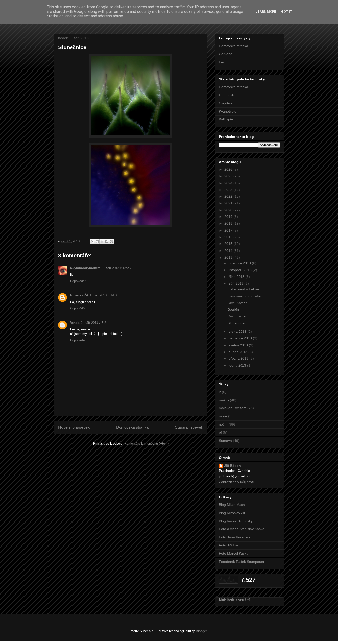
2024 (228, 183)
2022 (228, 196)
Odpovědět (78, 281)
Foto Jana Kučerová (235, 537)
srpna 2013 (238, 331)
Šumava (225, 441)
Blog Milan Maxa (232, 505)
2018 (228, 223)
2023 (228, 190)
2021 (228, 203)
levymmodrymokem (85, 268)
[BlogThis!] (97, 241)
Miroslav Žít (79, 295)
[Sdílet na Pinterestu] (111, 241)
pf (220, 432)
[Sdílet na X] (101, 241)
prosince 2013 (240, 263)
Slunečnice (236, 323)
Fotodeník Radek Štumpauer (241, 562)
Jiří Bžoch (232, 466)
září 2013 (236, 283)
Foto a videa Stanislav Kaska (241, 529)
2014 (228, 251)
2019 (228, 217)
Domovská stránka (132, 427)
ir (220, 392)
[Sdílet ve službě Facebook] (106, 241)
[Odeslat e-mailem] (92, 241)
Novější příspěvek (74, 427)
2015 (228, 244)
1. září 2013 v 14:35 (104, 295)
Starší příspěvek (189, 427)
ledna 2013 (238, 365)
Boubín (233, 309)
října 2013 (237, 277)
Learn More (266, 11)
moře (223, 416)
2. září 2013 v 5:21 (94, 323)
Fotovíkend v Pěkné (243, 289)
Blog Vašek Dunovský (236, 521)
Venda (74, 323)
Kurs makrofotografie (244, 296)
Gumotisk (226, 95)
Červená (225, 54)
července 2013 (241, 338)
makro (224, 400)
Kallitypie (226, 119)
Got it (286, 11)
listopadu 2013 (241, 270)
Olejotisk (225, 103)
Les (222, 62)
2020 (228, 210)
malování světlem (232, 408)
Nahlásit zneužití (234, 600)
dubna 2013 (238, 352)
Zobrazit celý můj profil (236, 482)
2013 (228, 257)
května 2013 (239, 345)
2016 (228, 237)
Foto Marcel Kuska (233, 553)
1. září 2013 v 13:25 (116, 268)
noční (223, 424)
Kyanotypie (227, 111)
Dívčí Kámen (238, 303)
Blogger (201, 631)
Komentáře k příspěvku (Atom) (146, 443)
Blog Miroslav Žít (232, 513)
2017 (228, 230)
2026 (228, 169)
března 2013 (239, 358)
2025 (228, 176)
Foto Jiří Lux (229, 545)
